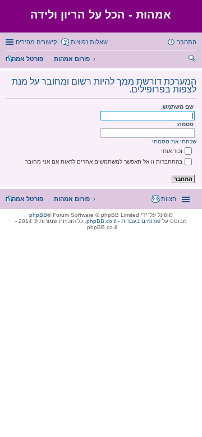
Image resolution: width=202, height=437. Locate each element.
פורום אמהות (72, 58)
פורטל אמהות (24, 58)
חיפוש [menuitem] (192, 59)
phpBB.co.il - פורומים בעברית (123, 221)
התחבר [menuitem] (186, 42)
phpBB (38, 215)
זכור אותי (171, 151)
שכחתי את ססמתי (174, 141)
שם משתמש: (177, 107)
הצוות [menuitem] (168, 199)
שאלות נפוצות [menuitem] (89, 42)
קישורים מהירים (36, 42)
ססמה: (185, 124)
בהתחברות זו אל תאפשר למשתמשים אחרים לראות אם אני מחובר (103, 162)
